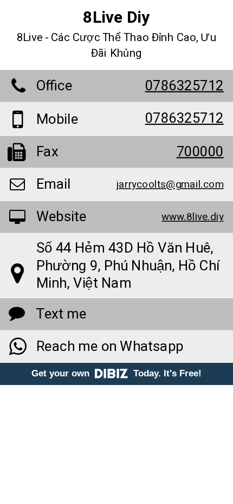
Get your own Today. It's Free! (116, 373)
